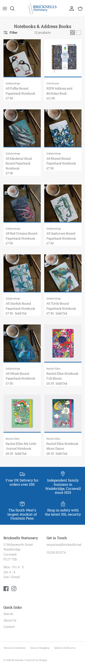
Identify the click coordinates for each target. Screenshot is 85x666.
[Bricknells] (42, 8)
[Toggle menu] (5, 8)
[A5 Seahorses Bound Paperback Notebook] (63, 204)
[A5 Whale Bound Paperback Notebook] (22, 343)
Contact (9, 627)
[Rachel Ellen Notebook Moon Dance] (63, 414)
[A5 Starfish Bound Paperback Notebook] (22, 273)
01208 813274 (56, 552)
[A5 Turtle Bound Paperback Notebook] (63, 273)
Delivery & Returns (64, 647)
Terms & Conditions (14, 647)
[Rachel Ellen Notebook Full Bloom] (63, 343)
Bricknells (17, 660)
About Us (9, 620)
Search (8, 614)
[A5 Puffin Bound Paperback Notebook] (22, 58)
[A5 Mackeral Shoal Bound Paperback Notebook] (22, 128)
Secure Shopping (40, 647)
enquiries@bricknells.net (64, 544)
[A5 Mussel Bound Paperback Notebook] (63, 128)
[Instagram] (13, 588)
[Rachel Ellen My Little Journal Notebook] (22, 414)
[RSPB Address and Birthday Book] (63, 58)
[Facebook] (5, 588)
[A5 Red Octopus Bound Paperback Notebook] (22, 204)
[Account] (70, 8)
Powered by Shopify (36, 660)
